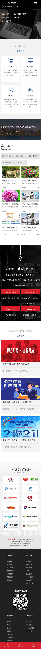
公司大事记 (30, 628)
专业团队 (29, 625)
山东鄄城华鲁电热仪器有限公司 (20, 545)
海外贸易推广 (30, 583)
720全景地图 (11, 634)
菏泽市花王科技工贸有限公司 (20, 543)
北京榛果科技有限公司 (17, 541)
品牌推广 (10, 574)
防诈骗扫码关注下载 (7, 643)
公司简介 (29, 622)
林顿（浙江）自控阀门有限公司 (30, 204)
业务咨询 (20, 643)
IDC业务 (9, 640)
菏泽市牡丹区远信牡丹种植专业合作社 (30, 180)
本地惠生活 (10, 571)
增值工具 (10, 580)
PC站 (8, 625)
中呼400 (28, 541)
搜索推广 (10, 561)
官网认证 (10, 577)
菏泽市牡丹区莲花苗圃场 (10, 204)
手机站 (9, 628)
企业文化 (29, 631)
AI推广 (28, 571)
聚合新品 (10, 622)
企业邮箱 (10, 637)
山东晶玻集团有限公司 (25, 539)
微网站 (9, 631)
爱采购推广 (10, 567)
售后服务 (34, 643)
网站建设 (29, 564)
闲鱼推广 (29, 580)
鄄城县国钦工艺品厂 (9, 180)
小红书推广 (30, 577)
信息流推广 (10, 564)
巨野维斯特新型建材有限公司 (10, 227)
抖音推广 (29, 574)
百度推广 (29, 561)
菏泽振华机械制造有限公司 (30, 227)
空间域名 (29, 567)
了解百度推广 (9, 133)
